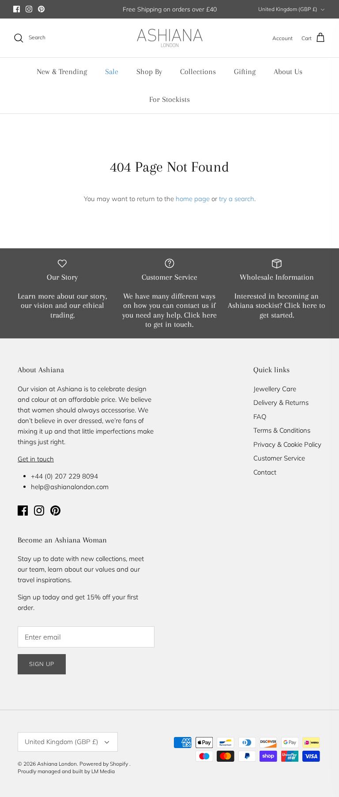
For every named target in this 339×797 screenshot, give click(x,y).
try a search (236, 199)
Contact (264, 472)
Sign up (41, 663)
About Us (288, 71)
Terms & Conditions (281, 430)
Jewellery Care (274, 389)
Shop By (149, 71)
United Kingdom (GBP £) (287, 9)
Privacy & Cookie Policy (287, 444)
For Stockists (169, 99)
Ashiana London (57, 763)
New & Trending (62, 71)
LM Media (103, 771)
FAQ (259, 416)
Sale (111, 71)
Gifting (245, 71)
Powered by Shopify (103, 763)
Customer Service (279, 458)
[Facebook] (16, 9)
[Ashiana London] (170, 38)
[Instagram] (29, 9)
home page (193, 199)
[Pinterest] (41, 9)
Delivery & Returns (281, 402)
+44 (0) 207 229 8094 (64, 476)
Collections (198, 71)
